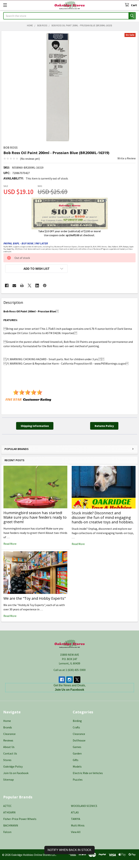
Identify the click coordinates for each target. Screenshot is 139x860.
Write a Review (126, 158)
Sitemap (8, 779)
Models (77, 766)
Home (7, 721)
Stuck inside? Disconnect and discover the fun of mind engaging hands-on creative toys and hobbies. (103, 517)
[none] (57, 87)
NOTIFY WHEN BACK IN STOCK (69, 849)
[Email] (14, 285)
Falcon (7, 832)
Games (77, 747)
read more (9, 543)
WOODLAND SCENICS (84, 806)
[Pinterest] (44, 285)
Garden (77, 753)
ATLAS (75, 812)
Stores (7, 760)
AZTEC (7, 806)
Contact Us (10, 753)
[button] (36, 268)
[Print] (22, 285)
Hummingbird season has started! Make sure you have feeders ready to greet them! (35, 517)
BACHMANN (10, 825)
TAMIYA (75, 819)
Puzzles (78, 779)
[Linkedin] (37, 285)
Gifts (75, 760)
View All (76, 832)
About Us (8, 747)
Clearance (9, 734)
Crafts (76, 727)
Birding (77, 721)
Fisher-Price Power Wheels (19, 819)
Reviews (8, 740)
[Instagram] (69, 679)
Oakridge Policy (13, 766)
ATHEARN (9, 812)
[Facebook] (6, 285)
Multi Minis (78, 825)
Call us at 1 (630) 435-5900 (70, 670)
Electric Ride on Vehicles (88, 773)
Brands (7, 727)
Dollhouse (79, 740)
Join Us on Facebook (15, 773)
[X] (29, 285)
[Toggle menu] (5, 5)
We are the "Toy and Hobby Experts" (34, 598)
